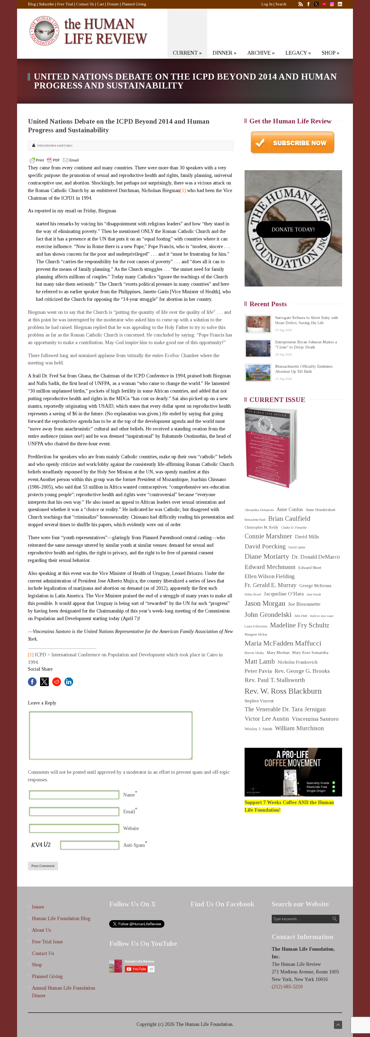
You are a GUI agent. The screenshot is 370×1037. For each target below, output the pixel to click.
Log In (266, 4)
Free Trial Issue (47, 941)
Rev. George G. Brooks (302, 671)
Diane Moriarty (267, 556)
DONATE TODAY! (293, 229)
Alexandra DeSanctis (259, 510)
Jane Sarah (313, 594)
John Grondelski (268, 614)
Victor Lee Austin (267, 718)
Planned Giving (134, 4)
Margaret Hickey (256, 634)
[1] (183, 190)
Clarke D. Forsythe (294, 527)
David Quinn (296, 547)
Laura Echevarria (256, 626)
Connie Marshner (268, 536)
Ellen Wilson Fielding (270, 576)
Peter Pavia (258, 671)
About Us (41, 930)
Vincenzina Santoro (54, 145)
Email (129, 811)
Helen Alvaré (253, 594)
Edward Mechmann (270, 566)
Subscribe (46, 4)
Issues (38, 907)
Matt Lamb (260, 661)
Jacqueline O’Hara (284, 594)
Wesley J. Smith (258, 728)
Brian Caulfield (289, 518)
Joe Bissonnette (304, 604)
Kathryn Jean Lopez (322, 615)
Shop (37, 964)
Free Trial (65, 4)
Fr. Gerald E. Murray (271, 585)
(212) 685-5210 (287, 986)
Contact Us (85, 4)
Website (131, 828)
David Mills (307, 536)
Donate (113, 4)
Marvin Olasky (254, 653)
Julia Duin (300, 616)
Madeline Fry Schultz (299, 625)
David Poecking (265, 546)
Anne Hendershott (320, 510)
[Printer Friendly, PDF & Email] (54, 160)
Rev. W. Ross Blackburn (283, 691)
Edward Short (309, 567)
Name (129, 795)
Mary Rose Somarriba (310, 652)
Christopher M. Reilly (261, 527)
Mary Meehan (278, 652)
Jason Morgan (265, 603)
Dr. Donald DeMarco (316, 557)
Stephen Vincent (259, 701)
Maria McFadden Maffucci (283, 643)
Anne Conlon (290, 509)
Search (280, 4)
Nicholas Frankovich (297, 662)
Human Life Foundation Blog (61, 918)
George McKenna (315, 585)
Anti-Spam (134, 845)
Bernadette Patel (255, 520)
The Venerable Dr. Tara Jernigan (285, 709)
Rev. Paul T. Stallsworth (275, 680)
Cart (100, 4)
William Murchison (299, 728)
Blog (32, 4)
